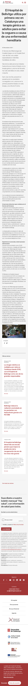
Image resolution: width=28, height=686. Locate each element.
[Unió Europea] (14, 656)
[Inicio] (7, 2)
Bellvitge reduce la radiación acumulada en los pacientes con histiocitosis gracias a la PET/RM (13, 410)
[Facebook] (3, 580)
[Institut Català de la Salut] (14, 636)
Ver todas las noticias (8, 483)
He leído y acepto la (13, 524)
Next (24, 332)
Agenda (14, 613)
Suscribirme (6, 529)
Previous (4, 332)
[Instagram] (13, 580)
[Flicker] (20, 580)
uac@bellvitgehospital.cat (14, 591)
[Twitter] (6, 580)
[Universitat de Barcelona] (14, 643)
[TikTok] (24, 580)
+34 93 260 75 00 (14, 589)
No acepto (4, 683)
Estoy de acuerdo (14, 683)
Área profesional (14, 609)
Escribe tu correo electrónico (9, 512)
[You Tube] (10, 580)
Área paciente (14, 604)
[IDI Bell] (14, 649)
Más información (8, 677)
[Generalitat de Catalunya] (14, 630)
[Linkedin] (17, 580)
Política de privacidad (18, 524)
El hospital (14, 600)
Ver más (6, 393)
